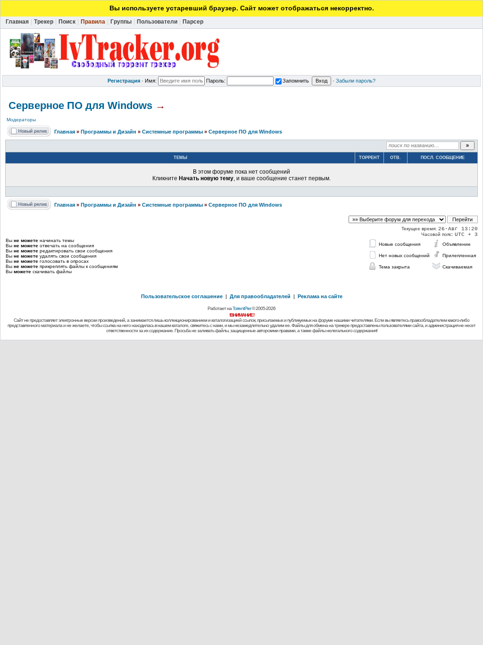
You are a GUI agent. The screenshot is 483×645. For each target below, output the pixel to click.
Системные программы (172, 131)
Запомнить (296, 81)
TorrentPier (242, 308)
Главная (64, 131)
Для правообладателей (260, 296)
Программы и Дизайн (108, 131)
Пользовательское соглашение (182, 296)
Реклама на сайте (320, 296)
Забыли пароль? (355, 81)
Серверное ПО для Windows (80, 105)
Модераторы (21, 119)
